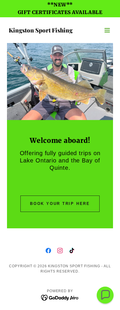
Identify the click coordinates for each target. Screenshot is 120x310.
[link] (40, 31)
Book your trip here (60, 203)
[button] (107, 30)
